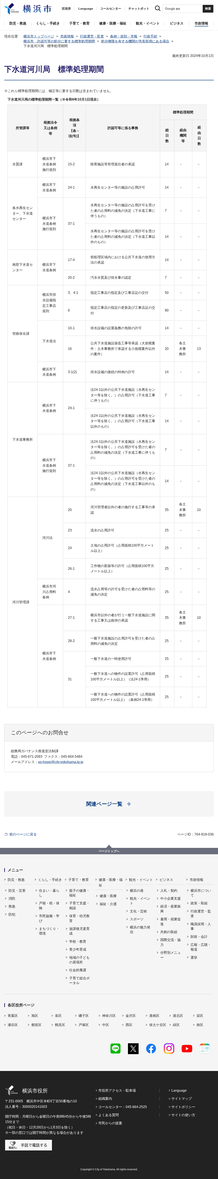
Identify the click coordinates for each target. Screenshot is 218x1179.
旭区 (34, 1015)
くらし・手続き (50, 880)
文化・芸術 (138, 911)
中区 (105, 1025)
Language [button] (85, 8)
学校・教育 (77, 941)
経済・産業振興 (170, 909)
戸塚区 (84, 1025)
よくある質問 (108, 1115)
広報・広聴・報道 (201, 947)
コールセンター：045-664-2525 (122, 1107)
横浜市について (201, 893)
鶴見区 (60, 1025)
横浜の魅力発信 (140, 929)
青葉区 (13, 1015)
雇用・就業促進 (170, 921)
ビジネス (166, 880)
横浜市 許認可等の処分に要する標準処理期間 (59, 41)
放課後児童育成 (79, 931)
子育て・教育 (78, 880)
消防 (12, 898)
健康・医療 (108, 896)
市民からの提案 (110, 1123)
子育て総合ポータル (79, 980)
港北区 (178, 1015)
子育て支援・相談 (79, 905)
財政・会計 (199, 936)
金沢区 (131, 1015)
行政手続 (150, 36)
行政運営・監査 (92, 36)
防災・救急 (16, 880)
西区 (129, 1025)
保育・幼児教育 (79, 918)
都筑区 (36, 1025)
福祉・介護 (108, 904)
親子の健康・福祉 (79, 893)
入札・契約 (168, 890)
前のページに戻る (23, 834)
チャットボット (138, 8)
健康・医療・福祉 (111, 882)
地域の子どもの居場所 (79, 960)
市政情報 (67, 36)
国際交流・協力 (170, 942)
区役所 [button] (66, 8)
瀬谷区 (13, 1025)
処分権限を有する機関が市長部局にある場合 (135, 41)
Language (179, 1090)
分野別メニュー (170, 955)
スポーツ (136, 919)
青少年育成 (77, 949)
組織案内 (105, 1098)
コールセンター (110, 8)
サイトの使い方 (183, 1115)
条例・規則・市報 (123, 36)
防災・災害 (17, 890)
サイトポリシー (183, 1107)
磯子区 (84, 1015)
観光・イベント (141, 880)
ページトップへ (109, 851)
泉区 (58, 1015)
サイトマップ (181, 1098)
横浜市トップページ (38, 36)
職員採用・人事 (201, 926)
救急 (12, 906)
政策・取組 (199, 903)
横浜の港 (136, 890)
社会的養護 (77, 970)
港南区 (154, 1015)
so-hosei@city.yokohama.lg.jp (60, 762)
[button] (109, 804)
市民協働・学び (49, 918)
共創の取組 (168, 932)
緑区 (176, 1025)
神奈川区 (109, 1015)
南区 (199, 1025)
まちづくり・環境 (49, 931)
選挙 (194, 957)
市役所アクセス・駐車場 (117, 1090)
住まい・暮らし (49, 893)
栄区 (199, 1015)
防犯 (12, 914)
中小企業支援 (170, 898)
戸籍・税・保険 (49, 905)
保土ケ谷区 (157, 1025)
